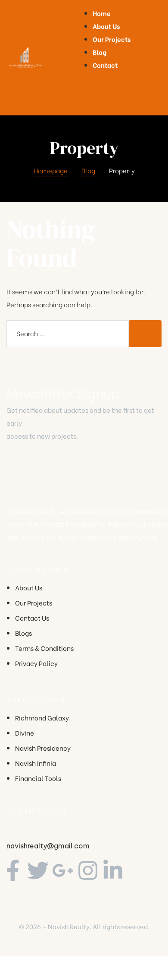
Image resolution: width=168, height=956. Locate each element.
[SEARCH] (145, 333)
